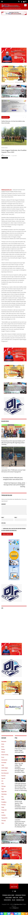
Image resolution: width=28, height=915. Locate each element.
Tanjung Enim (4, 817)
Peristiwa (3, 804)
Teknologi (3, 820)
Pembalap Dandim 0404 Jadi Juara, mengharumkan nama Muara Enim (12, 478)
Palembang (3, 794)
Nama (2, 517)
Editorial (3, 752)
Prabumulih (3, 810)
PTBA (2, 812)
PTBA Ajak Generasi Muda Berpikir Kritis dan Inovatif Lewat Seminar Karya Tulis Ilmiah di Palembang (21, 787)
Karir (21, 897)
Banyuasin (3, 741)
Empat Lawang (4, 754)
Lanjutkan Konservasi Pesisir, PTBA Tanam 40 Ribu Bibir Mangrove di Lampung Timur (20, 823)
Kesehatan (3, 762)
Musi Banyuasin (5, 773)
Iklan (13, 900)
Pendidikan (3, 802)
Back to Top (14, 886)
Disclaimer (9, 897)
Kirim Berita (7, 900)
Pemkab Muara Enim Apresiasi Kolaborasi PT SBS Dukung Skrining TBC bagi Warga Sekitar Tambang (13, 442)
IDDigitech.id (15, 907)
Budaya (3, 749)
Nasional (3, 775)
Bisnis (2, 746)
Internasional (4, 760)
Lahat (2, 765)
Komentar (3, 504)
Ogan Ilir (3, 778)
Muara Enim (4, 147)
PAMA (2, 799)
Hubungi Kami (20, 900)
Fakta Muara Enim (18, 904)
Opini (2, 788)
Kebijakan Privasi (20, 895)
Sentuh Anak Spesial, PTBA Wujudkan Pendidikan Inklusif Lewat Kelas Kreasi (20, 805)
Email (15, 517)
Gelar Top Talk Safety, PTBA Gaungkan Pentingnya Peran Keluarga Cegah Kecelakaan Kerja (20, 768)
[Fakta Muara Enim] (10, 7)
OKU (2, 783)
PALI (2, 796)
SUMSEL (3, 815)
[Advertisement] (14, 32)
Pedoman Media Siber (8, 895)
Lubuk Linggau (4, 767)
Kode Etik (15, 897)
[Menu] (2, 2)
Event (2, 757)
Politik (2, 807)
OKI (2, 781)
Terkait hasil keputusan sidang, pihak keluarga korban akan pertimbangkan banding (15, 484)
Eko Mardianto (7, 155)
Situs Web (3, 523)
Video (2, 823)
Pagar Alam (4, 791)
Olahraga (3, 786)
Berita (2, 744)
